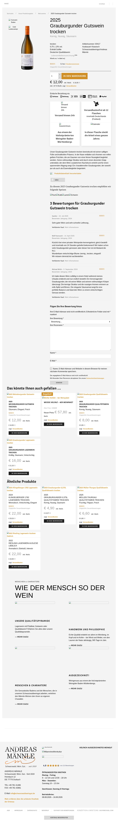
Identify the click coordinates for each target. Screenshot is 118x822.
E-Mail (53, 361)
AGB (8, 810)
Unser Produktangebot (25, 14)
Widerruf (45, 810)
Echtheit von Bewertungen (64, 810)
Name (53, 353)
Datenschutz (32, 810)
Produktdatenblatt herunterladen (67, 173)
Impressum (18, 810)
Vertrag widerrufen (59, 818)
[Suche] (114, 3)
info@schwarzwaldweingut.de (22, 793)
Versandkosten (71, 86)
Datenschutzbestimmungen (95, 378)
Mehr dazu (22, 637)
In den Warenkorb (74, 76)
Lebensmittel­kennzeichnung (62, 56)
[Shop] (111, 3)
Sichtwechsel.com (106, 810)
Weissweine (42, 14)
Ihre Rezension (57, 325)
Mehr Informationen (72, 227)
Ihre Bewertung (57, 318)
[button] (58, 180)
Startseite (10, 14)
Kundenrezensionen (72, 64)
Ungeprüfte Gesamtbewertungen (60, 67)
